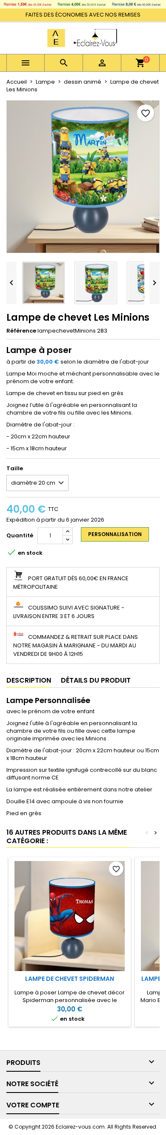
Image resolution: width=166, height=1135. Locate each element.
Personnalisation (115, 534)
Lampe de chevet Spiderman (69, 978)
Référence (21, 331)
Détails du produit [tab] (96, 680)
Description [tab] (28, 680)
